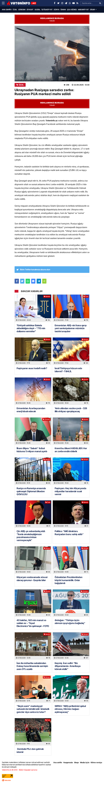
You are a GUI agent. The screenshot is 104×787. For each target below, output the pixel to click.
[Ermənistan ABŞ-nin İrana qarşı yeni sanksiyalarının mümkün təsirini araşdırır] (71, 308)
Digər (92, 10)
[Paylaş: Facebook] (17, 281)
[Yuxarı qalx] (97, 780)
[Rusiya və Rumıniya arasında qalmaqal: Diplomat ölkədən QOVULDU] (33, 471)
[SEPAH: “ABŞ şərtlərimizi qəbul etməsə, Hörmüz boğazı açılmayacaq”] (71, 689)
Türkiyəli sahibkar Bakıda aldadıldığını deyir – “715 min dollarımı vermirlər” (31, 328)
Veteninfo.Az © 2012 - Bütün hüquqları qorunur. (20, 770)
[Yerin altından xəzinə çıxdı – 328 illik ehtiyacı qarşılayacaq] (71, 391)
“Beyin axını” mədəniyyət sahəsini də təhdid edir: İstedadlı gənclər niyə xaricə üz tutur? (33, 709)
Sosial (37, 10)
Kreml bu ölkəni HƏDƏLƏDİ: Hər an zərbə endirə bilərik (71, 450)
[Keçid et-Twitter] (58, 3)
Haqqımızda (68, 762)
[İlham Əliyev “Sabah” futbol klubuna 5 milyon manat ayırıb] (33, 431)
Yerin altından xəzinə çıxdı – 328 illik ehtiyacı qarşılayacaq (71, 410)
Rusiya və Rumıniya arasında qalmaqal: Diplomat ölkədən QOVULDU (31, 491)
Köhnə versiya (96, 762)
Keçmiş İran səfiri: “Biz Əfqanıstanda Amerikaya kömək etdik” (68, 666)
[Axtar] (100, 3)
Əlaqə (76, 762)
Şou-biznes (72, 10)
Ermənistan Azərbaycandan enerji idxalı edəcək (31, 410)
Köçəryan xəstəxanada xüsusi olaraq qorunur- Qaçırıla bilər (32, 578)
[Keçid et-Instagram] (62, 3)
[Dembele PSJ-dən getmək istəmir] (33, 732)
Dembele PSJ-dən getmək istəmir (30, 750)
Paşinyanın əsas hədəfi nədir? (32, 368)
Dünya (56, 10)
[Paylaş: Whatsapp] (28, 281)
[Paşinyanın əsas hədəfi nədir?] (33, 351)
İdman (63, 10)
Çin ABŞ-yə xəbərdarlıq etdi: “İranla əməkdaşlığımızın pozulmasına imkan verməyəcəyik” (31, 535)
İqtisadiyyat (47, 10)
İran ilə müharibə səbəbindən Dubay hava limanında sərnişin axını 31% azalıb (32, 666)
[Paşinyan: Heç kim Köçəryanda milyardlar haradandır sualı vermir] (71, 471)
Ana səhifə (6, 10)
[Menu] (4, 3)
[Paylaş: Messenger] (33, 281)
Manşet (47, 459)
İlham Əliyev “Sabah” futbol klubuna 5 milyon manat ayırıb (32, 450)
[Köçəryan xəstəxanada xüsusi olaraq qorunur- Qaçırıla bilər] (33, 560)
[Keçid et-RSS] (77, 3)
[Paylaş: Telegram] (39, 281)
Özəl (15, 10)
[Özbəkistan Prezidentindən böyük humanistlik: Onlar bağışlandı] (71, 560)
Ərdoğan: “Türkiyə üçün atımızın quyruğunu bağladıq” (70, 621)
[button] (44, 281)
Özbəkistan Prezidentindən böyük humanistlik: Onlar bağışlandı (68, 580)
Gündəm (21, 10)
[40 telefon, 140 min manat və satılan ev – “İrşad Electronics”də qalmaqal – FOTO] (33, 603)
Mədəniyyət (83, 10)
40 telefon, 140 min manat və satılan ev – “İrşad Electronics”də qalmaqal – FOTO (33, 623)
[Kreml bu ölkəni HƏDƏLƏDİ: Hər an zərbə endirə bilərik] (71, 431)
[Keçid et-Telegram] (66, 3)
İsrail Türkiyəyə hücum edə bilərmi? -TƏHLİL (68, 370)
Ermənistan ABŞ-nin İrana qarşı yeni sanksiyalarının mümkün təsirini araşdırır (70, 328)
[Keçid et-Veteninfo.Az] (21, 3)
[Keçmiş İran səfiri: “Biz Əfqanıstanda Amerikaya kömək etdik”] (71, 646)
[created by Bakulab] (52, 780)
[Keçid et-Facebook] (54, 3)
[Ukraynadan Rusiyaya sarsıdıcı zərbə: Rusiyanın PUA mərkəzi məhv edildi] (52, 53)
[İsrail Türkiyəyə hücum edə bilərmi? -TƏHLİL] (71, 351)
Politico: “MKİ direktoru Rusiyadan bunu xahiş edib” (69, 532)
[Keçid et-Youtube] (73, 3)
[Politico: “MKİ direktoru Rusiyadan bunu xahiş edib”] (71, 514)
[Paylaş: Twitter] (22, 281)
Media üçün (84, 762)
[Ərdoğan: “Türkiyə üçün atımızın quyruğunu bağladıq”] (71, 603)
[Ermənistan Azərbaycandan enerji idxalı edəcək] (33, 391)
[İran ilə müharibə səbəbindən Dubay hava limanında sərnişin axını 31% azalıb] (33, 646)
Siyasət (30, 10)
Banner (48, 296)
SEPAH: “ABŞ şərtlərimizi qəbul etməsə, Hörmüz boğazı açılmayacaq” (70, 709)
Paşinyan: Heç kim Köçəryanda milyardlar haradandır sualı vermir (70, 491)
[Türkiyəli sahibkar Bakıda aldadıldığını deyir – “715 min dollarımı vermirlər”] (33, 308)
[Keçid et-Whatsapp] (70, 3)
